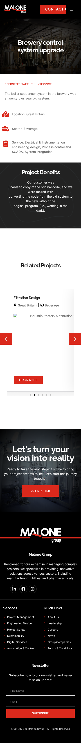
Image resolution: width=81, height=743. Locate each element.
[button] (6, 339)
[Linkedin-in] (14, 589)
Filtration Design (27, 298)
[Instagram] (33, 589)
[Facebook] (23, 589)
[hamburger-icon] (71, 9)
